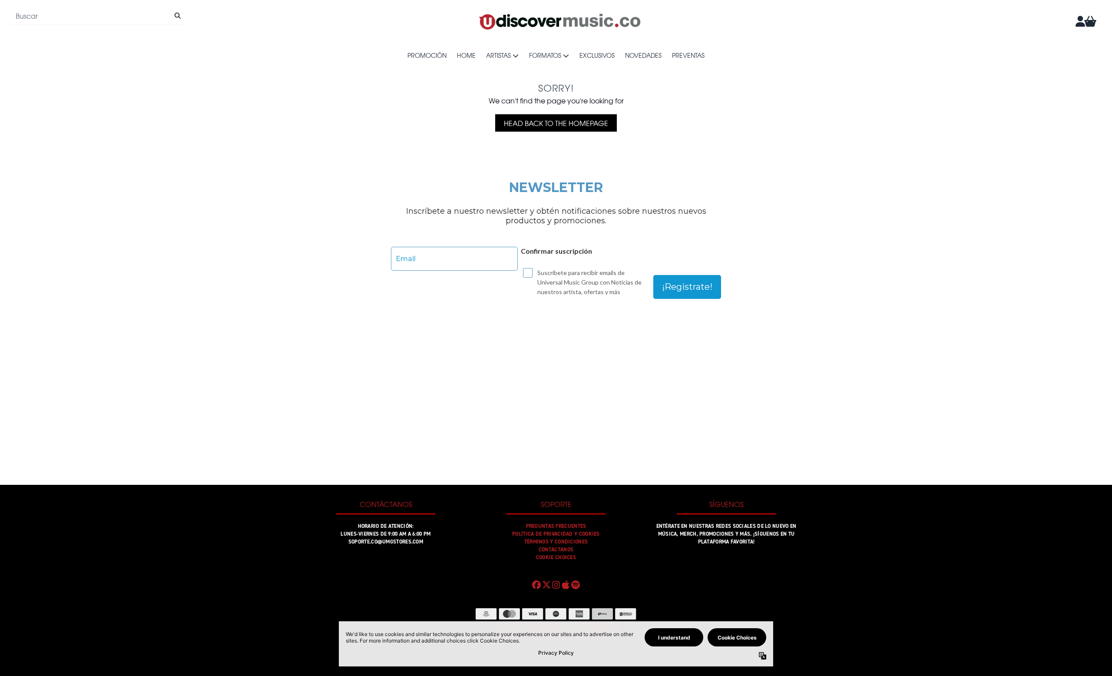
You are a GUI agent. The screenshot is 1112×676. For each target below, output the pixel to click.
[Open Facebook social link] (536, 584)
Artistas (498, 55)
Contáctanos (556, 549)
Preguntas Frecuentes (556, 526)
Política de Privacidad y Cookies (556, 533)
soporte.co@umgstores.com (385, 541)
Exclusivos (597, 55)
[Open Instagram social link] (556, 584)
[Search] (177, 15)
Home (466, 55)
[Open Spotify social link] (575, 584)
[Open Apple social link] (565, 584)
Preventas (688, 55)
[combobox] (98, 15)
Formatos (545, 55)
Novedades (643, 55)
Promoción (427, 55)
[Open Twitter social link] (546, 584)
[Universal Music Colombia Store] (559, 21)
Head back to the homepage (556, 123)
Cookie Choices (556, 557)
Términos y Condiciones (556, 541)
